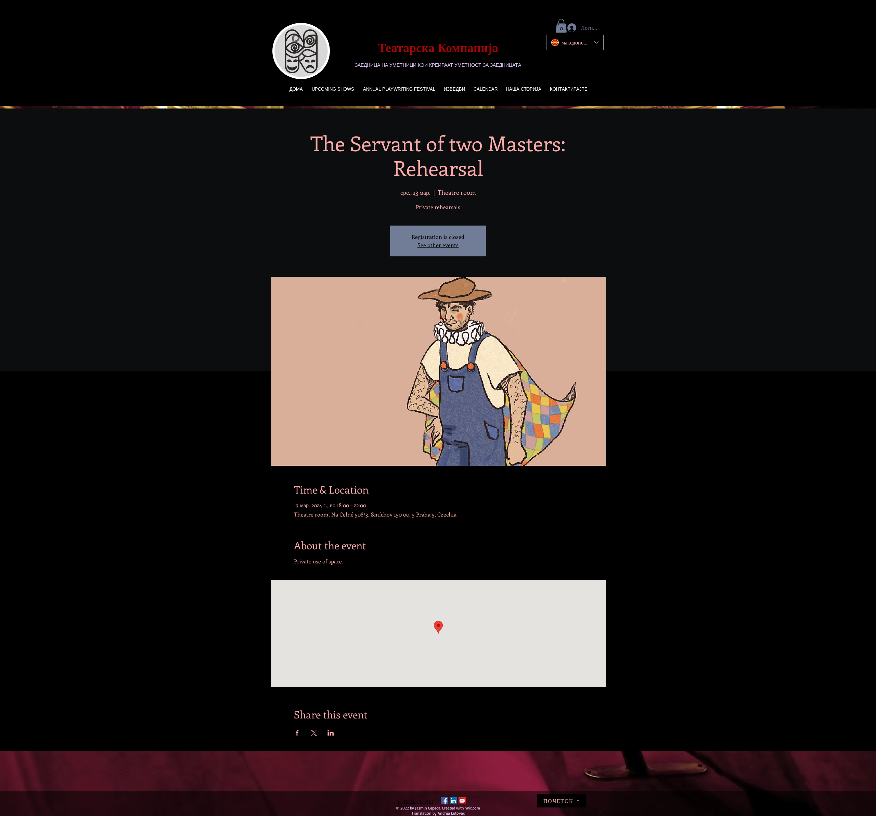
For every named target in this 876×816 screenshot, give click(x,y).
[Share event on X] (314, 733)
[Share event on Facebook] (297, 733)
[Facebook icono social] (444, 800)
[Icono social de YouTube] (462, 800)
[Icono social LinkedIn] (453, 800)
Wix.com (472, 808)
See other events (438, 244)
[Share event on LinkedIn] (330, 733)
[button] (561, 26)
